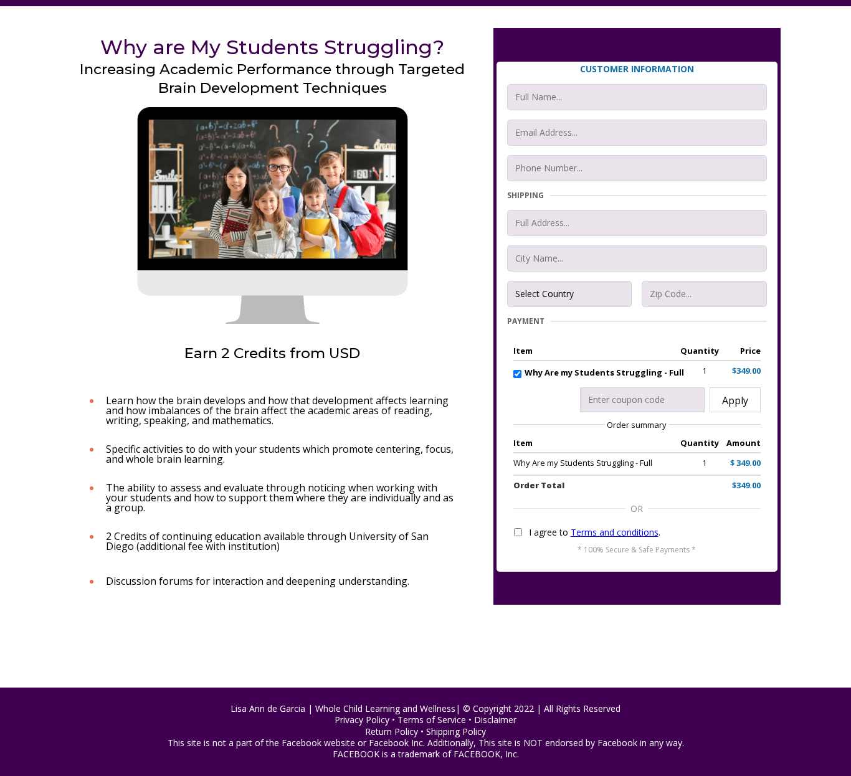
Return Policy (393, 731)
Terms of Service (431, 720)
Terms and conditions (614, 532)
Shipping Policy (456, 731)
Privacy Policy (362, 720)
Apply (735, 400)
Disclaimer (495, 720)
